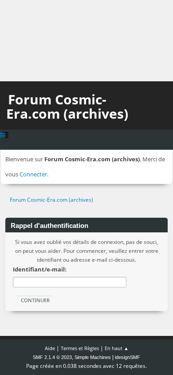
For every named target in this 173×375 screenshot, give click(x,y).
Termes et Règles (80, 348)
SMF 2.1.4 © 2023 (52, 357)
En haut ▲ (117, 348)
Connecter (33, 174)
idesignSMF (127, 357)
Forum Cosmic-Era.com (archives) (67, 106)
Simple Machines (93, 357)
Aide (50, 348)
